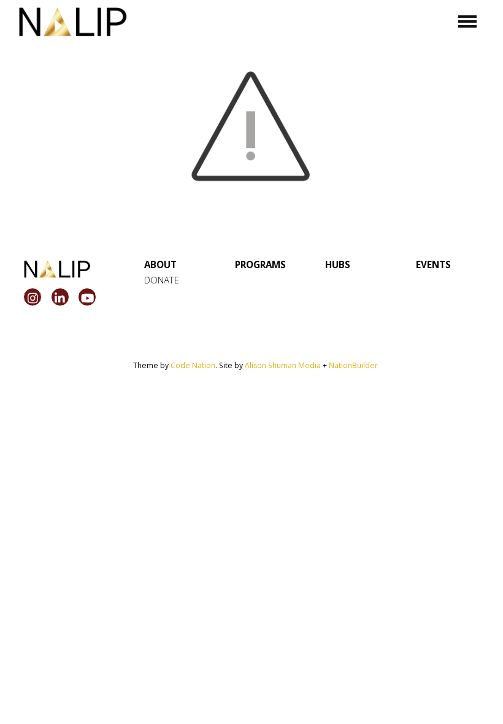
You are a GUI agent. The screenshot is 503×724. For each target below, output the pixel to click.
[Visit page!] (34, 298)
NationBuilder (353, 365)
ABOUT (160, 264)
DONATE (161, 280)
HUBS (337, 264)
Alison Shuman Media (283, 365)
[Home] (73, 21)
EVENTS (433, 264)
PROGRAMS (260, 264)
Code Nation (193, 365)
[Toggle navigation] (468, 21)
